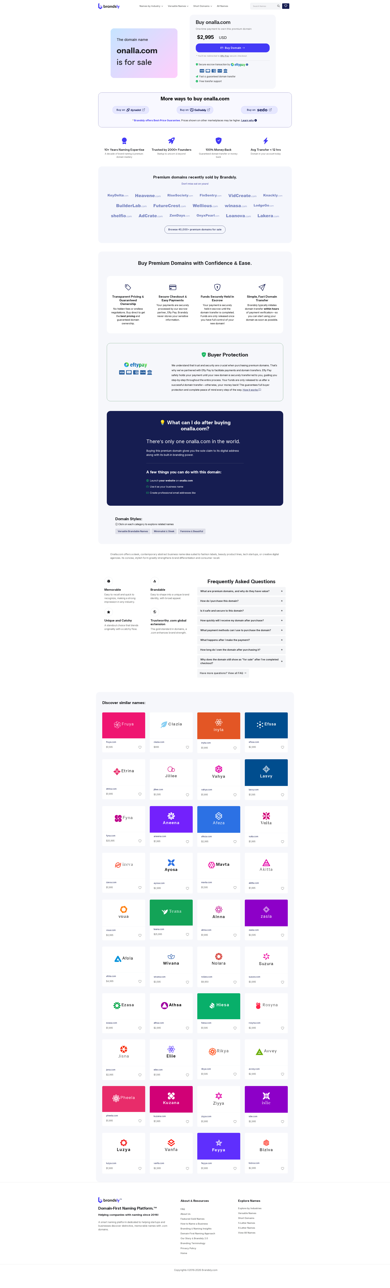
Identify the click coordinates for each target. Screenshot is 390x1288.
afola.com (111, 976)
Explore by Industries (249, 1208)
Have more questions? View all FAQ (222, 673)
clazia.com (159, 742)
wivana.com (159, 977)
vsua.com (110, 930)
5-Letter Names (246, 1223)
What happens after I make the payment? (225, 640)
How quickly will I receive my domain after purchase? (232, 620)
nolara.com (206, 977)
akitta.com (254, 883)
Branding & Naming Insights (196, 1228)
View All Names (246, 1232)
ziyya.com (206, 1116)
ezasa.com (111, 1023)
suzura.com (254, 977)
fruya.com (111, 742)
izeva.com (111, 882)
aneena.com (160, 836)
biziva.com (254, 1163)
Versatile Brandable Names (133, 531)
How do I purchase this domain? (219, 601)
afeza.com (206, 836)
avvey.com (254, 1069)
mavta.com (206, 882)
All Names (222, 6)
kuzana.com (160, 1116)
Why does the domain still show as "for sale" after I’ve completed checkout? (239, 661)
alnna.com (206, 930)
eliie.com (158, 1069)
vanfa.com (159, 1163)
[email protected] (206, 493)
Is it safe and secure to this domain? (222, 610)
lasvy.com (254, 789)
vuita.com (253, 836)
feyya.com (206, 1163)
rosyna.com (254, 1023)
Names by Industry (150, 6)
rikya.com (206, 1069)
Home (184, 1253)
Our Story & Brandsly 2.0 (194, 1238)
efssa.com (254, 742)
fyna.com (110, 835)
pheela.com (112, 1115)
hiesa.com (206, 1023)
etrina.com (111, 789)
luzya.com (111, 1163)
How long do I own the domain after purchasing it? (230, 650)
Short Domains (201, 6)
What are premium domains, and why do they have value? (234, 591)
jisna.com (110, 1069)
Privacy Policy (188, 1248)
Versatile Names (177, 6)
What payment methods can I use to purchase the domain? (235, 630)
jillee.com (158, 789)
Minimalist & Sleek (164, 531)
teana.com (159, 929)
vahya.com (206, 789)
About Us (185, 1214)
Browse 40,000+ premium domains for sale (195, 229)
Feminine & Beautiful (191, 531)
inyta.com (206, 743)
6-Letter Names (246, 1228)
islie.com (253, 1116)
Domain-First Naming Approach (198, 1233)
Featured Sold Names (192, 1219)
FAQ (183, 1209)
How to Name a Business (194, 1223)
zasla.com (254, 930)
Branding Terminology (193, 1243)
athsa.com (159, 1023)
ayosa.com (159, 883)
